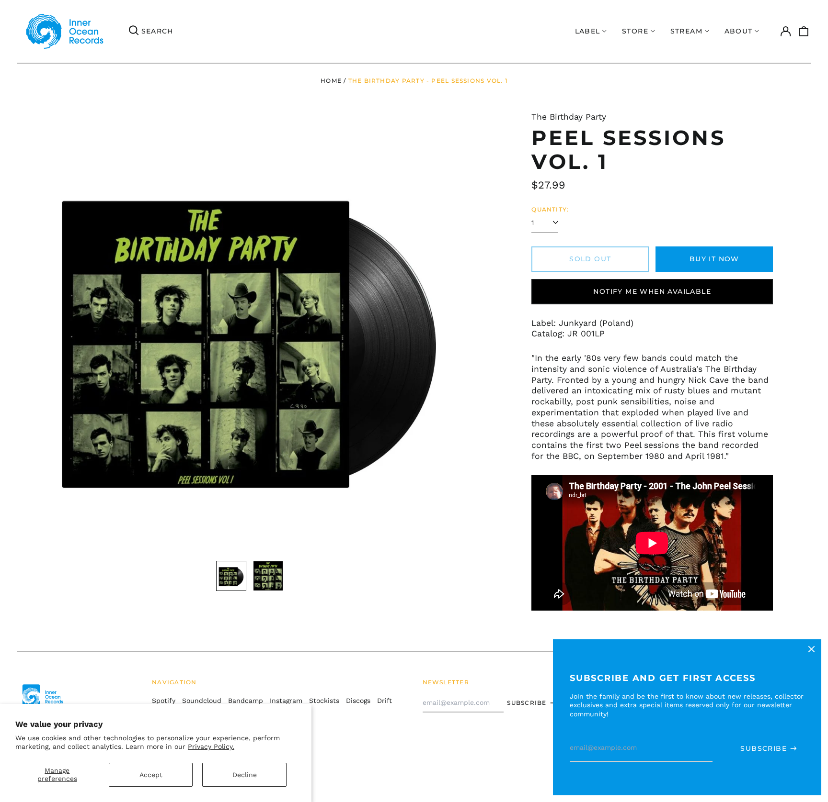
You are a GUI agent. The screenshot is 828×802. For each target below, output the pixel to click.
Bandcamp (245, 700)
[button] (804, 31)
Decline (244, 775)
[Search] (133, 31)
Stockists (324, 700)
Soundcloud (201, 700)
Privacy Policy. (211, 746)
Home (331, 80)
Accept (150, 775)
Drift (384, 700)
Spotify (163, 700)
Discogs (358, 700)
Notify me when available (652, 291)
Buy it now (714, 259)
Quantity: (550, 209)
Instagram (286, 700)
